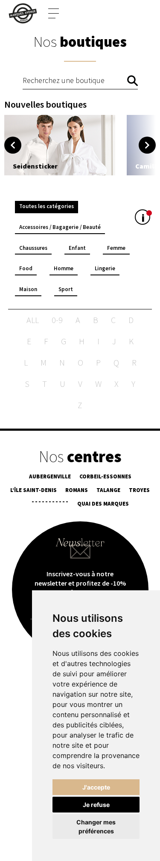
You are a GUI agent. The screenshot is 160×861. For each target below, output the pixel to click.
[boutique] (59, 145)
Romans (76, 490)
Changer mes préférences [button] (96, 826)
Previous (12, 145)
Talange (108, 490)
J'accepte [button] (96, 787)
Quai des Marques (103, 503)
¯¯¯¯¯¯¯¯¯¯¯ (50, 503)
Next (147, 145)
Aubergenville (50, 476)
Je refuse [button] (96, 804)
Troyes (139, 490)
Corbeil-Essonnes (105, 476)
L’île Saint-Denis (33, 490)
